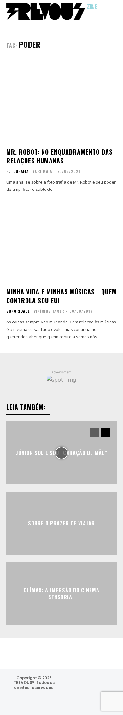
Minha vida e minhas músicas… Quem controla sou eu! (61, 296)
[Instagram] (73, 683)
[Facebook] (90, 683)
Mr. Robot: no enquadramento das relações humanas (59, 156)
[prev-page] (94, 432)
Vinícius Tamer (49, 311)
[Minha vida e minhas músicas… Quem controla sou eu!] (61, 240)
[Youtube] (93, 700)
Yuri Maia (42, 171)
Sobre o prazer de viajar (61, 523)
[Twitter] (107, 683)
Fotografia (17, 171)
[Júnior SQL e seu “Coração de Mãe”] (61, 452)
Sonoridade (18, 311)
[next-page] (105, 432)
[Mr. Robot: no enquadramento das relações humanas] (61, 101)
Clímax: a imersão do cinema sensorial (61, 593)
